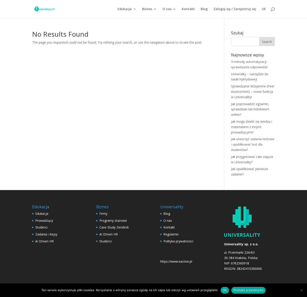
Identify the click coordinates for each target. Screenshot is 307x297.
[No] (301, 290)
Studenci (41, 227)
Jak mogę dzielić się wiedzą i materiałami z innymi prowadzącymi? (251, 126)
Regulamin (171, 234)
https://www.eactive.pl (176, 261)
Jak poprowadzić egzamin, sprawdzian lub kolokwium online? (250, 109)
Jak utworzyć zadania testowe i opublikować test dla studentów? (252, 144)
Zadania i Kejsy (46, 234)
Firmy (103, 213)
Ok (225, 290)
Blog (204, 9)
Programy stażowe (113, 220)
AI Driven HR (44, 241)
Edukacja (125, 9)
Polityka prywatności (178, 241)
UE (264, 9)
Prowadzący (44, 220)
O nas (166, 9)
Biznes (147, 9)
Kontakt (188, 9)
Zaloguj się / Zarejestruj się (235, 9)
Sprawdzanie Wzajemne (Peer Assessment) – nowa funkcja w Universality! (252, 91)
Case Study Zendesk (114, 227)
